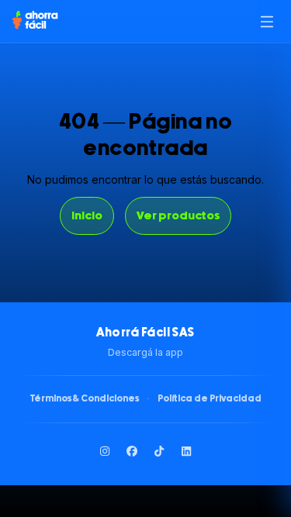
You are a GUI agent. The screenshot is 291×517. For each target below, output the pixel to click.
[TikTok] (159, 451)
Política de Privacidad (210, 399)
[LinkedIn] (186, 451)
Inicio (86, 216)
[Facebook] (132, 451)
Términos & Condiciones (84, 399)
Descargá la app (145, 352)
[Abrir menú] (266, 21)
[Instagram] (104, 451)
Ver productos (178, 216)
